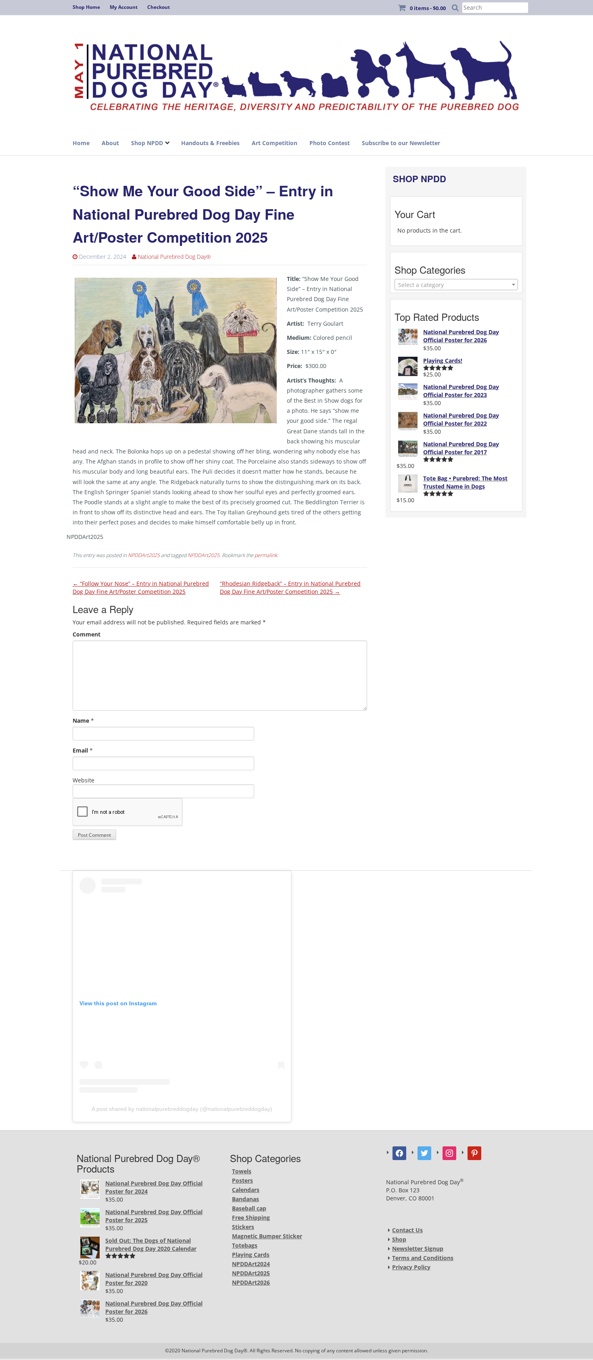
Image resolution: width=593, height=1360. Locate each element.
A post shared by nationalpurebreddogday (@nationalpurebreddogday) (182, 1109)
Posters (242, 1180)
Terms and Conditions (422, 1258)
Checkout (158, 7)
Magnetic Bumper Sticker (267, 1236)
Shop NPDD (147, 143)
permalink (266, 555)
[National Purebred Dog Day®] (296, 73)
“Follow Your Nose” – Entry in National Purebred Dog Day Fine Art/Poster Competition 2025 (141, 587)
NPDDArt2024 (251, 1264)
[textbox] (456, 285)
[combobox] (456, 284)
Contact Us (407, 1230)
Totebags (244, 1245)
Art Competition (274, 143)
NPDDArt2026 (251, 1282)
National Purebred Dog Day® (174, 256)
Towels (241, 1171)
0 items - (428, 8)
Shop (399, 1239)
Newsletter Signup (417, 1248)
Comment (86, 634)
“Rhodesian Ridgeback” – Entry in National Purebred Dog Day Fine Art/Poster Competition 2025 (290, 587)
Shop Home (86, 7)
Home (81, 143)
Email (80, 750)
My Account (124, 7)
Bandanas (245, 1199)
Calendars (245, 1190)
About (110, 143)
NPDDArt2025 (144, 555)
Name (81, 720)
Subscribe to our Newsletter (401, 143)
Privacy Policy (411, 1267)
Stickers (243, 1227)
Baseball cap (249, 1208)
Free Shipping (251, 1217)
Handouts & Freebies (210, 143)
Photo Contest (329, 143)
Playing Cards (250, 1254)
